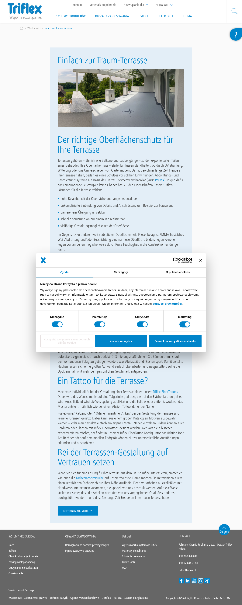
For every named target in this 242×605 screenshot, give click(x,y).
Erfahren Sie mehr (76, 511)
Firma (187, 16)
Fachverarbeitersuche (90, 478)
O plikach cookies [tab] (178, 272)
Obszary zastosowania (112, 16)
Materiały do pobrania (102, 5)
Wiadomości (33, 28)
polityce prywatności (167, 303)
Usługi (143, 16)
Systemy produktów (71, 16)
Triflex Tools (128, 562)
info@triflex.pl (187, 570)
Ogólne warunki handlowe (84, 598)
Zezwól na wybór (121, 341)
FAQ (124, 567)
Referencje (166, 16)
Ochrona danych (58, 598)
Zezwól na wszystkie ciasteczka (175, 341)
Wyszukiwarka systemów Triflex (139, 545)
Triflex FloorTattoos (165, 391)
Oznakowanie (16, 573)
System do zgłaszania (136, 598)
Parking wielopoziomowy (22, 562)
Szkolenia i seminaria (133, 556)
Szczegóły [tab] (121, 272)
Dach (11, 545)
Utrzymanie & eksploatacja (23, 567)
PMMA (159, 180)
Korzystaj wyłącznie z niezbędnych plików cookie (66, 341)
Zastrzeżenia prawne (35, 598)
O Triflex (106, 598)
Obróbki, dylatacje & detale (23, 556)
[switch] (99, 324)
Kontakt (77, 5)
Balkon (12, 550)
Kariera (118, 598)
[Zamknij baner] (200, 260)
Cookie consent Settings (21, 590)
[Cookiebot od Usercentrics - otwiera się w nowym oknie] (175, 260)
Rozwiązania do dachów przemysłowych (87, 545)
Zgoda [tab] (64, 272)
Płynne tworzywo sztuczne (79, 550)
